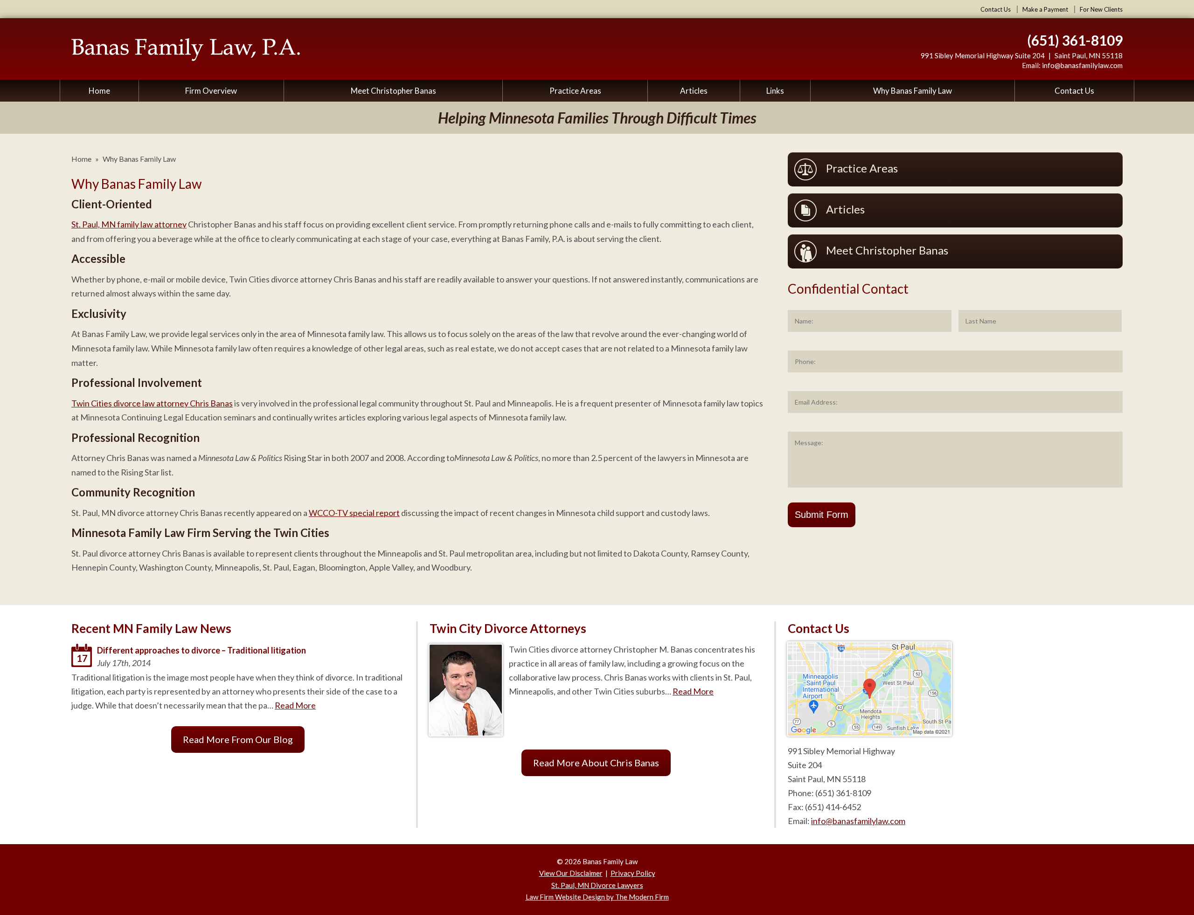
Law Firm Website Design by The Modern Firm (597, 897)
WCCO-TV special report (354, 513)
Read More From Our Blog (238, 739)
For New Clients (1101, 9)
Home (99, 91)
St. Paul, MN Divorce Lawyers (597, 885)
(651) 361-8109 (1075, 40)
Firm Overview (211, 91)
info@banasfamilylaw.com (1082, 65)
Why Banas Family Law (912, 91)
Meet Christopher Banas (393, 91)
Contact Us (995, 9)
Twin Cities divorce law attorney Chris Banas (152, 403)
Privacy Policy (633, 873)
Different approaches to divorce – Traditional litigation (201, 650)
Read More (295, 705)
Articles (694, 91)
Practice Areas (575, 91)
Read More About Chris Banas (596, 762)
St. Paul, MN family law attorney (129, 224)
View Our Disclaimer (571, 873)
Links (775, 91)
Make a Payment (1045, 9)
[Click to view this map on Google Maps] (869, 732)
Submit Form (821, 514)
